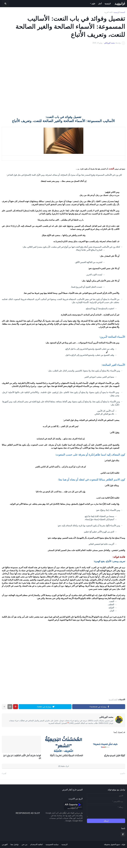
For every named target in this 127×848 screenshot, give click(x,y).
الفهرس (5, 844)
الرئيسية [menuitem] (108, 4)
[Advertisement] (63, 78)
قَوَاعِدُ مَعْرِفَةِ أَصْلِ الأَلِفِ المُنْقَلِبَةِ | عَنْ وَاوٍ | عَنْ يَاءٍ (22, 756)
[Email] (9, 706)
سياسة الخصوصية (52, 844)
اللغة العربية (108, 12)
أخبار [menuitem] (100, 4)
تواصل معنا (15, 844)
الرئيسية (64, 844)
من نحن (24, 844)
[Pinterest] (15, 706)
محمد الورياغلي (106, 717)
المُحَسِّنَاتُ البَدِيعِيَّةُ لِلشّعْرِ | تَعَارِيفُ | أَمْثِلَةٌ (66, 755)
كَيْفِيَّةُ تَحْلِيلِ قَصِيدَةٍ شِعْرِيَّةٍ (114, 755)
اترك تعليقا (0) (63, 766)
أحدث (122, 773)
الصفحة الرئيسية (119, 12)
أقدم (4, 773)
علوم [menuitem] (93, 4)
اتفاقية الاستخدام (36, 844)
